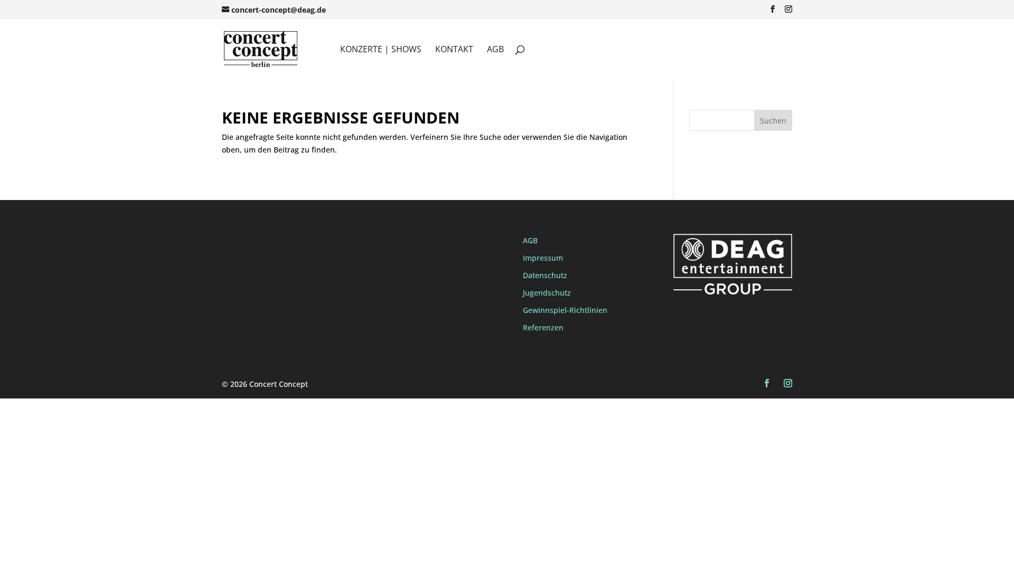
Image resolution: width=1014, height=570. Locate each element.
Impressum (543, 258)
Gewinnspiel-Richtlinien (565, 310)
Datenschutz (545, 275)
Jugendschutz (547, 293)
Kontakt (454, 50)
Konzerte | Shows (380, 50)
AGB (495, 50)
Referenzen (543, 327)
